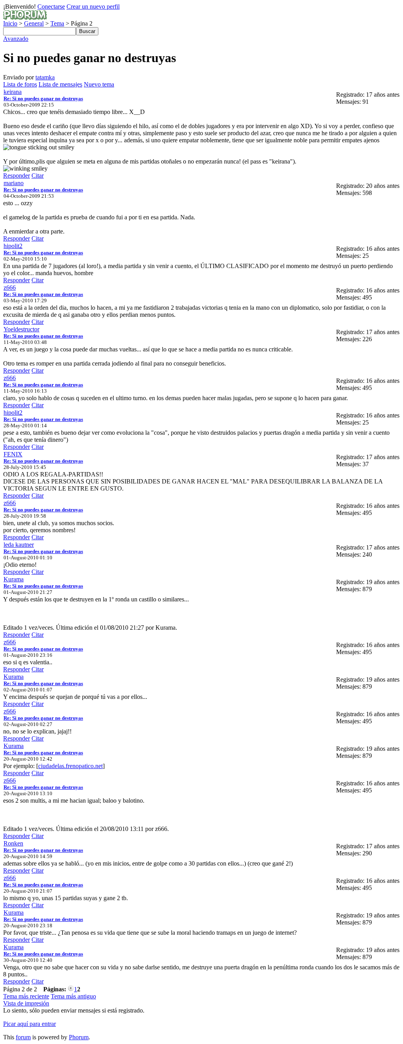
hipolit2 (13, 246)
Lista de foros (20, 84)
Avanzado (15, 38)
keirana (13, 91)
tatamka (45, 77)
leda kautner (19, 544)
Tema (57, 23)
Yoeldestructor (21, 329)
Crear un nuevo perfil (93, 6)
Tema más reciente (26, 996)
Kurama (14, 579)
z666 (10, 287)
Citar (37, 175)
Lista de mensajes (60, 84)
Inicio (10, 23)
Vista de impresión (26, 1003)
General (34, 23)
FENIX (13, 454)
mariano (14, 183)
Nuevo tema (99, 84)
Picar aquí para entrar (29, 1023)
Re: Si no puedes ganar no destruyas (43, 98)
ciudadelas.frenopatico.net (70, 766)
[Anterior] (71, 989)
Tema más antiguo (73, 996)
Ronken (13, 843)
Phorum (79, 1037)
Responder (16, 175)
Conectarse (51, 6)
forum (23, 1037)
